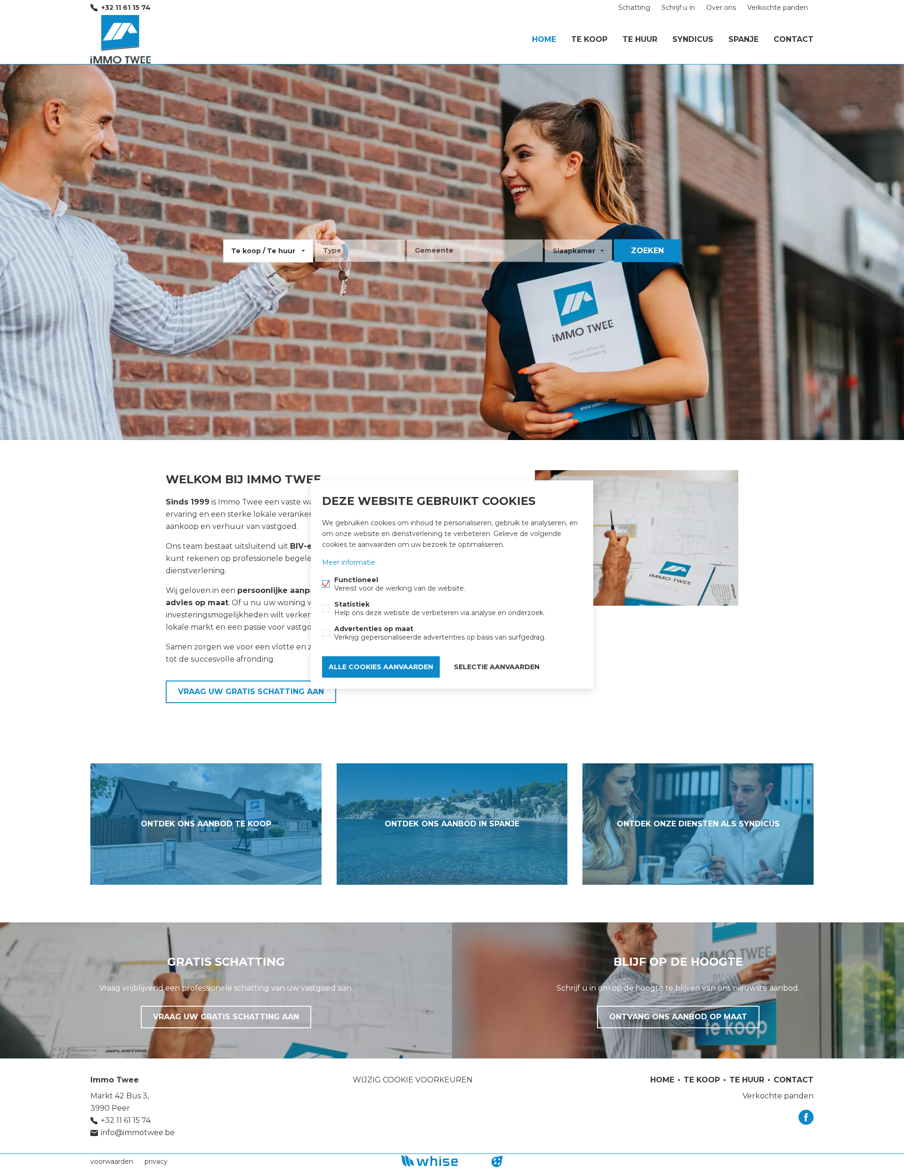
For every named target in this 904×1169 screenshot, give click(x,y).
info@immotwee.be (138, 1132)
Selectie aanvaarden (497, 667)
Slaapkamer (574, 251)
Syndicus (692, 39)
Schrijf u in (678, 7)
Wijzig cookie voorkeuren (413, 1079)
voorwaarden (111, 1161)
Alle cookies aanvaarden (381, 667)
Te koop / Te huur (263, 251)
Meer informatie (348, 562)
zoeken (647, 250)
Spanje (743, 39)
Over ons (721, 7)
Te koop (589, 39)
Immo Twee (114, 1079)
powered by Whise (441, 1161)
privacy (156, 1161)
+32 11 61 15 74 (126, 7)
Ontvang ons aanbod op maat (678, 1016)
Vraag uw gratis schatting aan (251, 691)
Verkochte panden (777, 7)
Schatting (634, 7)
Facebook (806, 1117)
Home (544, 39)
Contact (794, 39)
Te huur (639, 39)
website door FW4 (497, 1161)
